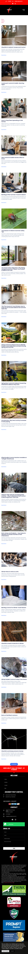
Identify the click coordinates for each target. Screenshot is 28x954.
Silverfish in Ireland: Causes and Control (13, 47)
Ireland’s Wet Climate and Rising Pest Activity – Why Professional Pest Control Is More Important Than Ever (13, 496)
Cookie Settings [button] (5, 951)
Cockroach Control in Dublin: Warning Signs (12, 83)
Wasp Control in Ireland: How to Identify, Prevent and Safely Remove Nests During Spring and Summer (13, 346)
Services (5, 782)
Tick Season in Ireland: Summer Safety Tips (12, 231)
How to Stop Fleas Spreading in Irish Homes (12, 121)
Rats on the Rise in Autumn (9, 715)
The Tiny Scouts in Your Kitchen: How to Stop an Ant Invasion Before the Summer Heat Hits (13, 307)
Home (5, 779)
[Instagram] (15, 4)
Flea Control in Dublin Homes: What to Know (12, 158)
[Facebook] (13, 4)
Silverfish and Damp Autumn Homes (12, 751)
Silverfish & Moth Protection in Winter (12, 643)
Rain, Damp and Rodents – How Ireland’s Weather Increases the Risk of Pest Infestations (13, 534)
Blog (5, 788)
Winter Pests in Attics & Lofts (9, 571)
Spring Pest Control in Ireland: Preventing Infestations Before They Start (13, 383)
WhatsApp (11, 824)
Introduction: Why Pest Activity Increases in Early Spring (13, 421)
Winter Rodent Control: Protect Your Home (14, 679)
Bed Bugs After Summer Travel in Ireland (13, 194)
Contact (5, 785)
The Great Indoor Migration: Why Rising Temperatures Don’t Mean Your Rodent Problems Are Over (13, 269)
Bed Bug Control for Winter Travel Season (13, 607)
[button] (23, 10)
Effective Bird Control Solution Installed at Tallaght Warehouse (14, 458)
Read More (3, 55)
